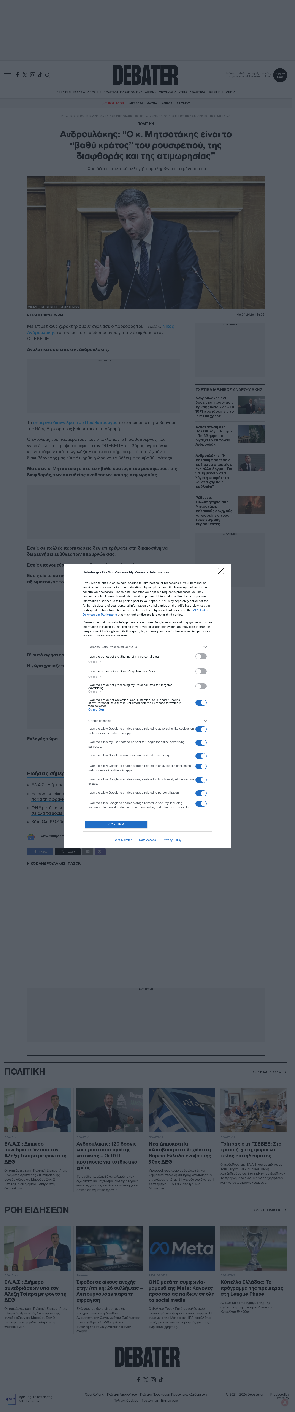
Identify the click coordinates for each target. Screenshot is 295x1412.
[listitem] (147, 647)
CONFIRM (116, 824)
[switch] (201, 656)
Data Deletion (123, 840)
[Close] (222, 572)
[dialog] (147, 706)
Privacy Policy (172, 840)
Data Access (147, 840)
